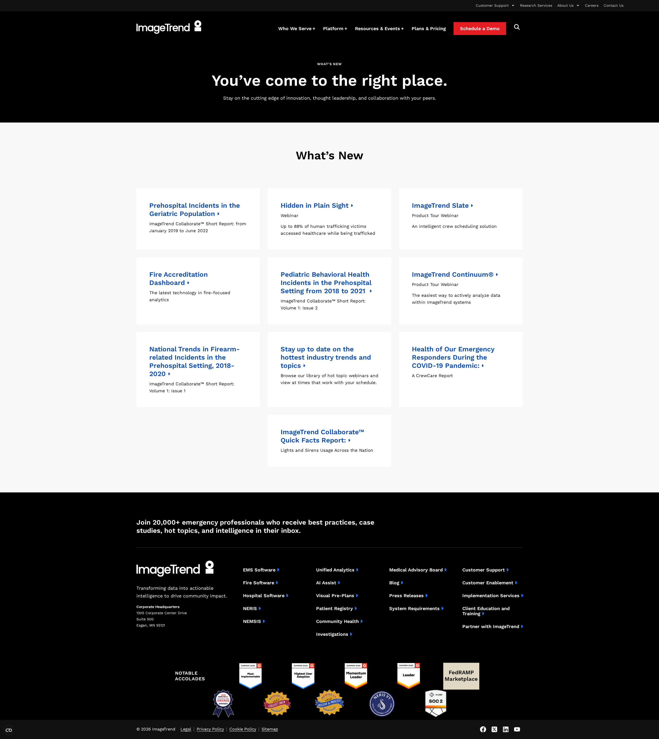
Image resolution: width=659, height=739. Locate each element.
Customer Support (492, 5)
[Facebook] (483, 729)
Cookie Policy (242, 729)
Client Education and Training (486, 611)
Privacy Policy (210, 729)
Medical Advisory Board (416, 569)
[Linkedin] (505, 729)
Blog (394, 582)
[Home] (168, 27)
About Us (565, 5)
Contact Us (613, 5)
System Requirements (414, 608)
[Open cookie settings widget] (9, 730)
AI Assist (326, 582)
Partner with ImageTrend (490, 626)
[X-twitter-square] (494, 729)
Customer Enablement (487, 582)
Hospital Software (263, 595)
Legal (185, 729)
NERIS (250, 608)
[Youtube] (517, 729)
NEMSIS (252, 621)
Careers (592, 5)
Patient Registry (334, 608)
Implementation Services (490, 595)
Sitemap (270, 729)
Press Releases (406, 595)
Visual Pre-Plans (335, 595)
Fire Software (258, 582)
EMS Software (259, 569)
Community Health (337, 621)
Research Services (536, 5)
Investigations (332, 634)
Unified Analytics (335, 569)
